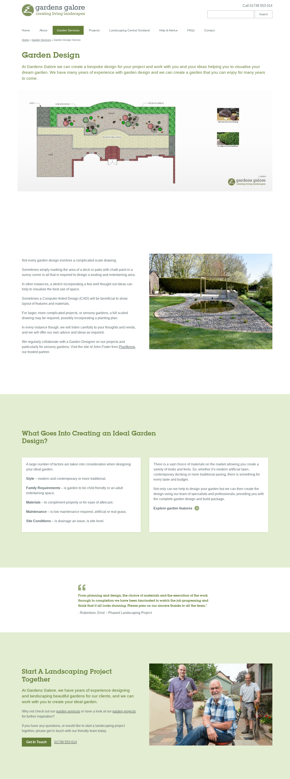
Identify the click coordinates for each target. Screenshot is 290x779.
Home (26, 30)
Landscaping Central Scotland (129, 30)
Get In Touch (36, 742)
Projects (94, 30)
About (43, 30)
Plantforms (127, 347)
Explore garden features (172, 508)
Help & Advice (168, 30)
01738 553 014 (65, 742)
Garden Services (68, 30)
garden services (68, 711)
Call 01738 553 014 (257, 5)
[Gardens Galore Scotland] (80, 10)
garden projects (124, 711)
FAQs (191, 30)
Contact (209, 30)
